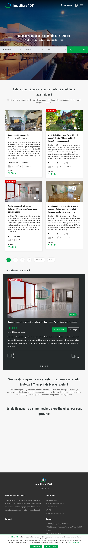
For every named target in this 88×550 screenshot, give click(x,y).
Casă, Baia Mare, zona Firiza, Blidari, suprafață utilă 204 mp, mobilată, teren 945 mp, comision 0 (63, 138)
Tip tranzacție (7, 50)
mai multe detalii (35, 510)
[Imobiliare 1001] (19, 7)
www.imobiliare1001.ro (12, 537)
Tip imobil (28, 50)
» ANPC (48, 510)
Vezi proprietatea (23, 127)
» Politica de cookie (52, 507)
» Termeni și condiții (52, 500)
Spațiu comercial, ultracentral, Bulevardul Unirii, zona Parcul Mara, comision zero (22, 209)
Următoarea (39, 260)
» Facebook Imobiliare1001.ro (55, 513)
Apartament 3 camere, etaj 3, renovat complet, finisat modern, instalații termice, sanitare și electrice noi (63, 209)
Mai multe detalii (59, 330)
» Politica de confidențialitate (55, 504)
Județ (49, 50)
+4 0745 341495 (57, 533)
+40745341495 (68, 5)
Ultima (51, 260)
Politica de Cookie (73, 542)
